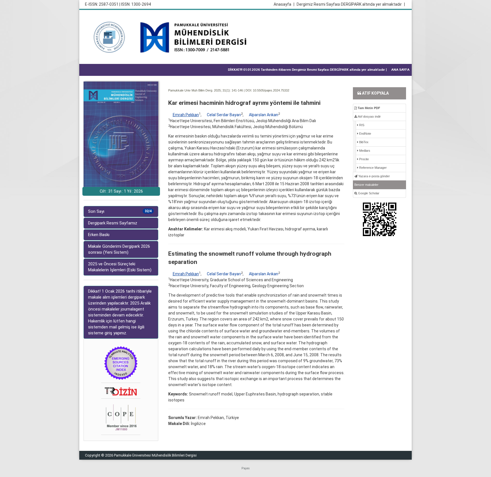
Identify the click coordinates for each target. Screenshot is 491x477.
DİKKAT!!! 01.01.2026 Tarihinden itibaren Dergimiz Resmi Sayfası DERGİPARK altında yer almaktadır (307, 70)
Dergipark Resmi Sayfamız (112, 223)
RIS (361, 125)
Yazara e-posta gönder (373, 176)
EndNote (364, 133)
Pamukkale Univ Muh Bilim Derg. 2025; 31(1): (199, 90)
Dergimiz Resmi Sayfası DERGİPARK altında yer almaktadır (351, 4)
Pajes (246, 468)
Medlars (364, 150)
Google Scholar (368, 193)
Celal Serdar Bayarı (224, 115)
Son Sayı (120, 211)
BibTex (363, 142)
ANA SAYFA (400, 70)
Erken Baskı (98, 234)
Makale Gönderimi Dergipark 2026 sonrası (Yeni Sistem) (119, 249)
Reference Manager (372, 167)
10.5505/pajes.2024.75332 (271, 90)
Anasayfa (284, 4)
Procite (363, 159)
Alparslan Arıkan (263, 115)
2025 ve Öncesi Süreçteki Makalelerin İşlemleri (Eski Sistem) (119, 266)
